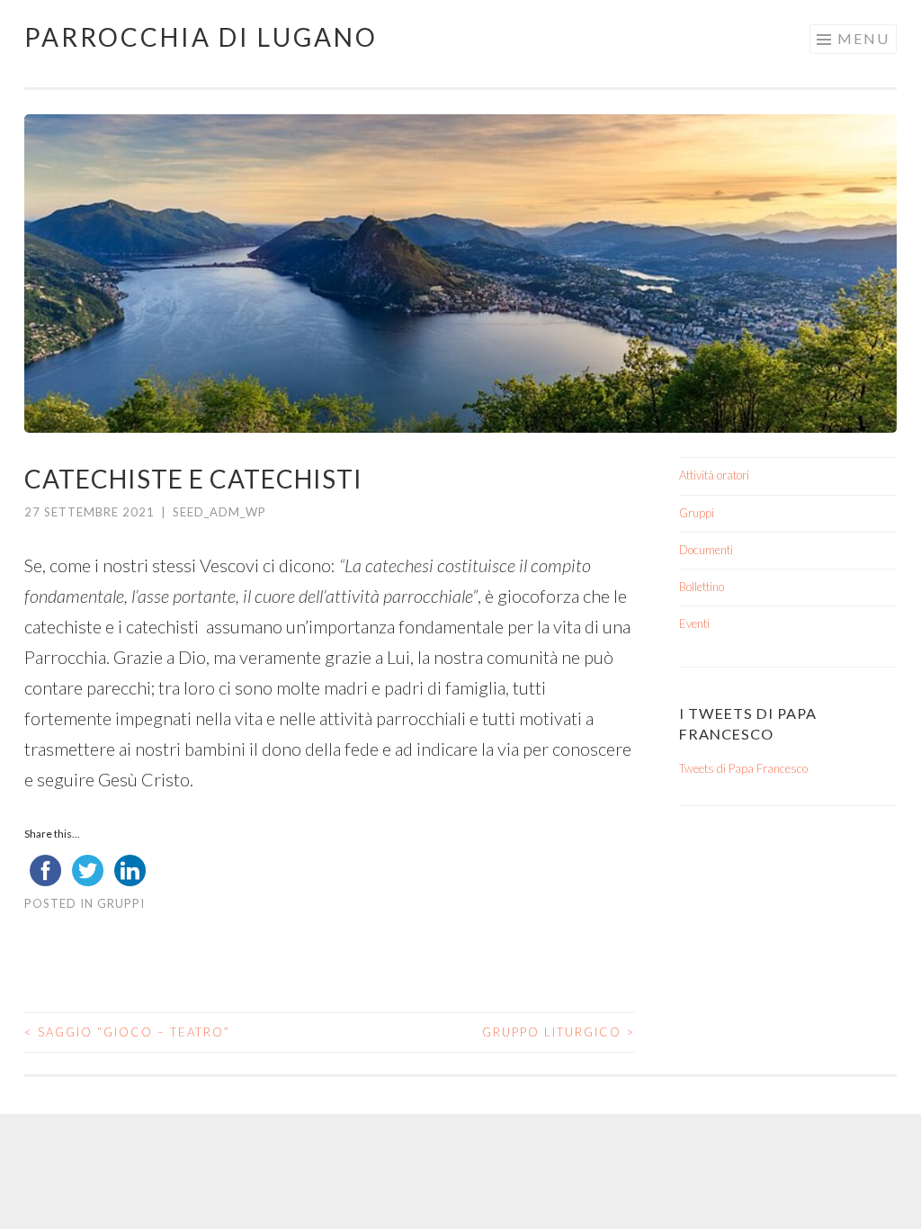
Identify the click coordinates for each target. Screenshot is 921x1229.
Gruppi (121, 903)
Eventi (694, 623)
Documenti (706, 550)
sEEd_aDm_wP (219, 512)
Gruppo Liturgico (558, 1032)
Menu (863, 38)
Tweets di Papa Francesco (743, 768)
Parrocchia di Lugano (201, 37)
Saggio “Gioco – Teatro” (127, 1032)
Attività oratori (714, 475)
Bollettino (701, 586)
